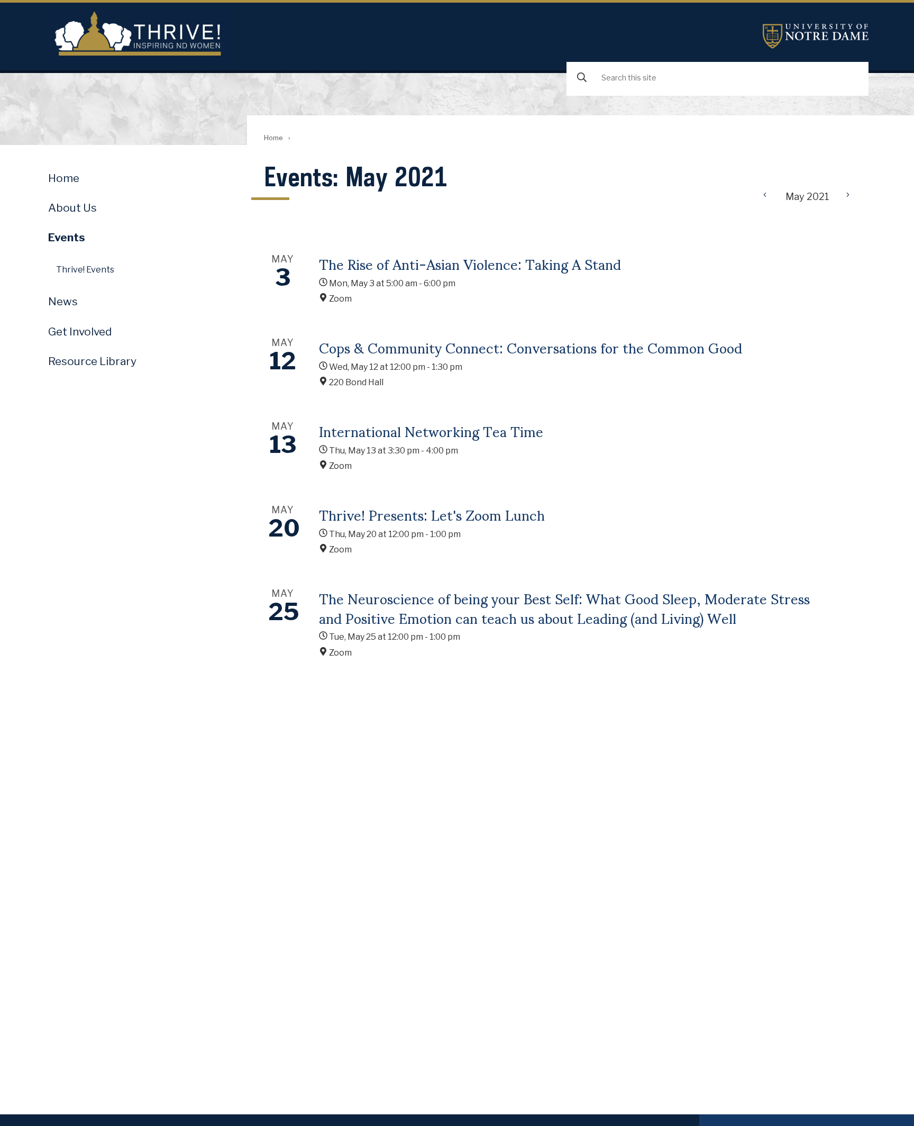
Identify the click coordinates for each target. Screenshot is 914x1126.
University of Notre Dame (816, 36)
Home (273, 138)
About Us (72, 207)
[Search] (581, 78)
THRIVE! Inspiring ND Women (138, 35)
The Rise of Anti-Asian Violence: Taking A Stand (470, 263)
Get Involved (80, 331)
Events (66, 237)
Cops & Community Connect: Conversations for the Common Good (530, 347)
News (63, 301)
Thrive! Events (85, 270)
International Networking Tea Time (431, 430)
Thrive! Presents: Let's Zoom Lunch (432, 514)
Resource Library (92, 361)
